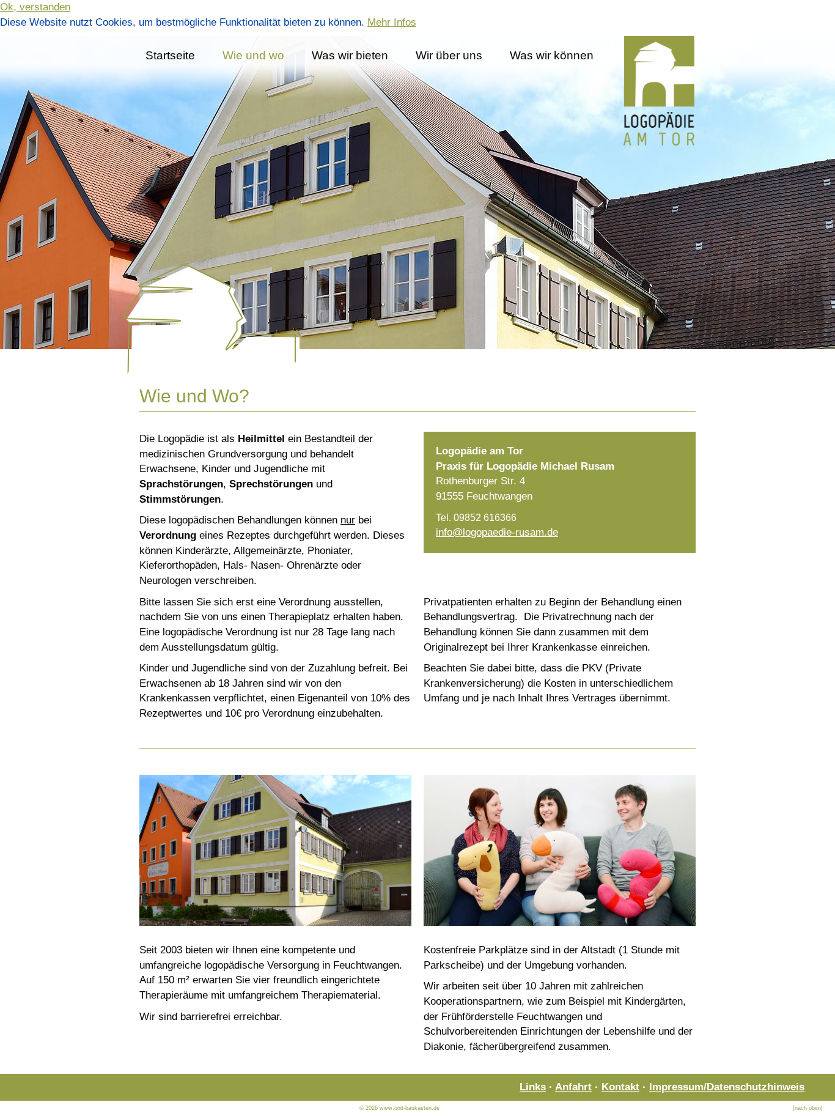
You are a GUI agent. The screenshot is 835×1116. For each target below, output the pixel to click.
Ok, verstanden (35, 7)
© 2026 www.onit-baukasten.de (399, 1108)
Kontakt (620, 1087)
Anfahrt (573, 1087)
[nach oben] (808, 1108)
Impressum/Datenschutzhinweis (726, 1087)
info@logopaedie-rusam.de (497, 532)
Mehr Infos (391, 22)
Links (533, 1087)
